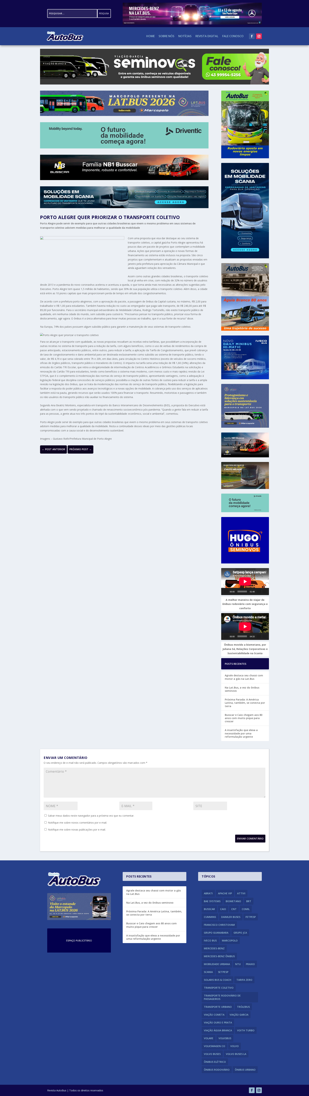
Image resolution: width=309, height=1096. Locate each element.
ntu (238, 964)
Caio (223, 909)
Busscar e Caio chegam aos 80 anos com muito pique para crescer (243, 718)
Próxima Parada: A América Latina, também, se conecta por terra (245, 703)
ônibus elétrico (215, 1061)
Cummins (210, 917)
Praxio (250, 964)
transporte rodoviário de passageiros (222, 997)
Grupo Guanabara (216, 932)
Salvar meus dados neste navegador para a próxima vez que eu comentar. (91, 815)
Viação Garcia (239, 1014)
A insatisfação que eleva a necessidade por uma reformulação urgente (241, 733)
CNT (234, 909)
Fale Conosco (233, 36)
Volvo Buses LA (236, 1054)
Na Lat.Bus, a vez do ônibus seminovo (242, 689)
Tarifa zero (244, 979)
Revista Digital (206, 36)
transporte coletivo (219, 987)
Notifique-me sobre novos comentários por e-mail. (77, 822)
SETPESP (223, 972)
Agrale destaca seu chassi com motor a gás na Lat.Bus (244, 677)
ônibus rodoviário (217, 1069)
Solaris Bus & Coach (217, 979)
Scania (208, 972)
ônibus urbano (245, 1069)
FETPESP (251, 917)
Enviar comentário (250, 838)
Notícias (185, 36)
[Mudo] (259, 591)
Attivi (241, 893)
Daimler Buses (230, 917)
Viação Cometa (214, 1014)
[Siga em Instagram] (259, 36)
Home (150, 36)
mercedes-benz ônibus (219, 956)
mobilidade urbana (217, 964)
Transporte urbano (218, 1006)
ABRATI (208, 893)
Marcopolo (230, 940)
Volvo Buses (212, 1054)
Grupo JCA (240, 932)
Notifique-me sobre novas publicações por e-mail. (77, 829)
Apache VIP (225, 893)
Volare (208, 1038)
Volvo (234, 1046)
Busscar (209, 909)
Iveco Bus (210, 940)
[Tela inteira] (265, 591)
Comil (246, 909)
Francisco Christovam (219, 924)
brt (248, 901)
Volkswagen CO (214, 1046)
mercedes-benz (214, 948)
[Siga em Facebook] (252, 36)
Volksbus (225, 1038)
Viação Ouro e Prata (218, 1022)
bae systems (212, 901)
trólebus (243, 1006)
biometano (233, 901)
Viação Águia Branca (218, 1030)
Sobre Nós (166, 36)
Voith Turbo (245, 1030)
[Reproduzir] (226, 591)
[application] (245, 581)
